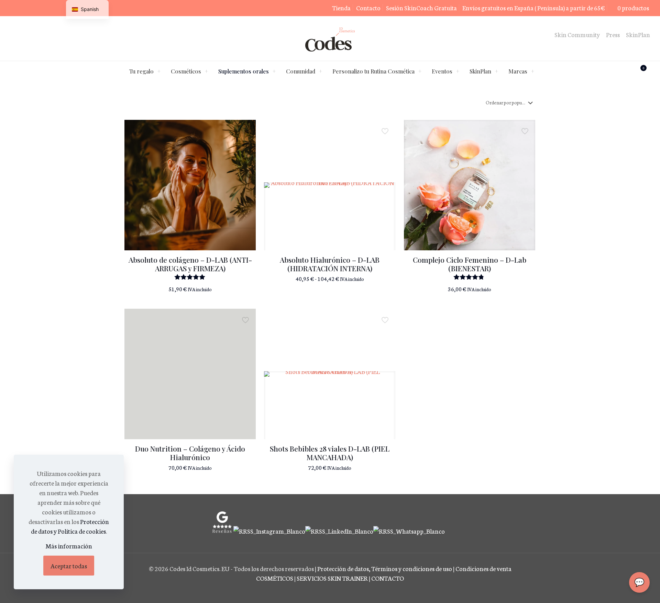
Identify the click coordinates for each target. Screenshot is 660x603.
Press (613, 34)
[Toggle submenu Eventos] (457, 71)
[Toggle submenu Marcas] (532, 71)
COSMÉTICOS (274, 577)
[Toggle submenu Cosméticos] (206, 71)
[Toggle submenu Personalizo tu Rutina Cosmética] (419, 71)
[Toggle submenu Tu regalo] (158, 71)
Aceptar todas (69, 565)
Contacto (368, 7)
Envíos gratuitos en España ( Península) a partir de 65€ (533, 7)
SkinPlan (638, 34)
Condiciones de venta (483, 568)
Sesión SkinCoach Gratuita (421, 7)
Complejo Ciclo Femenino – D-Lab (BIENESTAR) (469, 264)
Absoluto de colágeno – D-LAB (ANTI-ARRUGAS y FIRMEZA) (190, 264)
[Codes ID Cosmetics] (330, 38)
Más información (69, 545)
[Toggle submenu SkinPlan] (496, 71)
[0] (617, 71)
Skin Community (577, 34)
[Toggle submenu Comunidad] (320, 71)
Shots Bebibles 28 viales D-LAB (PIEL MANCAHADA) (329, 453)
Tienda (341, 7)
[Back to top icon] (627, 589)
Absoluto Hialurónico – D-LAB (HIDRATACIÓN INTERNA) (330, 264)
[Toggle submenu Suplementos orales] (274, 71)
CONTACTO (387, 577)
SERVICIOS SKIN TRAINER (332, 577)
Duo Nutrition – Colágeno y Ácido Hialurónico (190, 453)
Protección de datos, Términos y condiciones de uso (385, 568)
